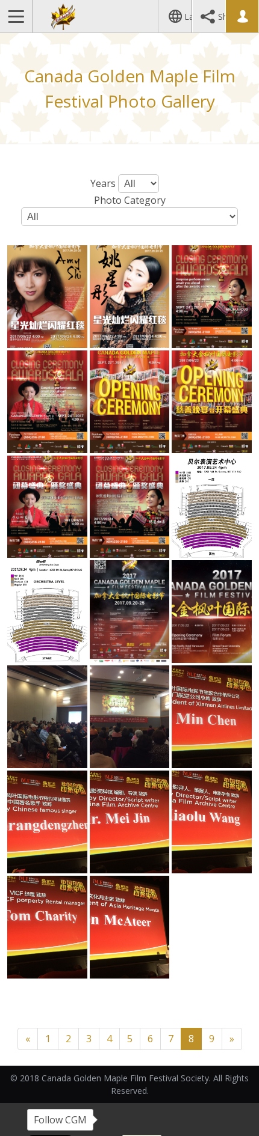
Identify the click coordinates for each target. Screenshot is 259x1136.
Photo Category (130, 200)
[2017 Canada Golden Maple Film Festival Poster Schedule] (211, 611)
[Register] (241, 16)
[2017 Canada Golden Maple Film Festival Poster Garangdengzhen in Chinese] (47, 507)
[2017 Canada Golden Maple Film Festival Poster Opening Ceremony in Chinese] (211, 401)
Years (103, 183)
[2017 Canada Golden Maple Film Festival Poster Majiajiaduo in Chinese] (130, 507)
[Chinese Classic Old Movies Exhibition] (47, 716)
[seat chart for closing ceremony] (47, 611)
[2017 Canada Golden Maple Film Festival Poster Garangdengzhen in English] (47, 401)
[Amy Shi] (47, 296)
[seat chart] (211, 507)
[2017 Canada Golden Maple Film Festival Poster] (130, 611)
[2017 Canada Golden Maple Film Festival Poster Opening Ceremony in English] (130, 401)
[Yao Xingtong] (130, 296)
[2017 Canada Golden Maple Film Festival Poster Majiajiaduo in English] (211, 296)
